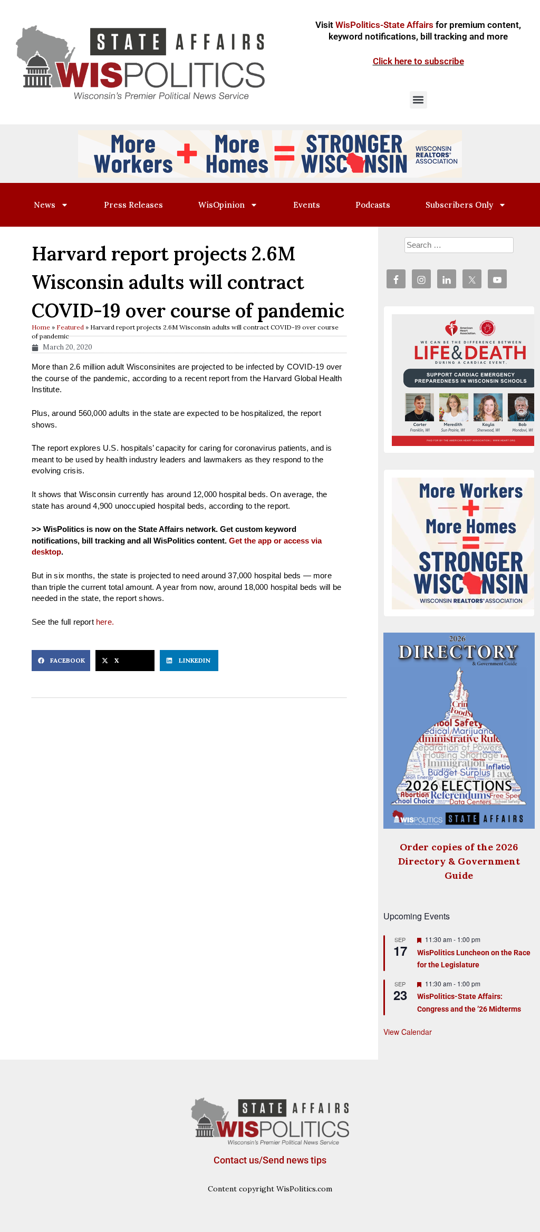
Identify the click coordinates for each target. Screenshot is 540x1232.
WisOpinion (221, 205)
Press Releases (133, 205)
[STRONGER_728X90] (270, 153)
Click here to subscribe (418, 61)
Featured (70, 327)
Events (306, 205)
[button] (418, 100)
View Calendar (407, 1031)
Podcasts (372, 205)
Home (41, 327)
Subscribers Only (459, 205)
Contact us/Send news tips (270, 1160)
